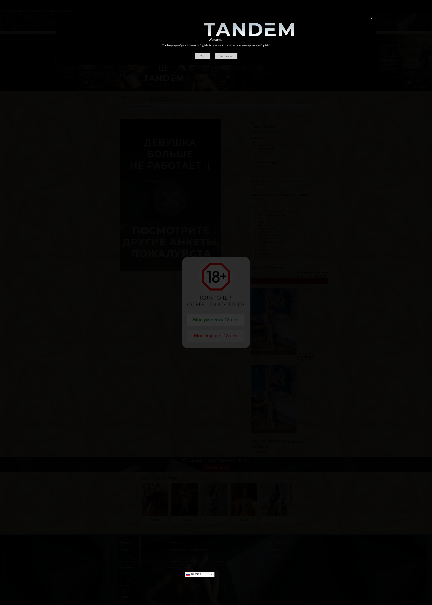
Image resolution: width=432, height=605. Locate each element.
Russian (195, 574)
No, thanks (226, 56)
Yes (202, 56)
